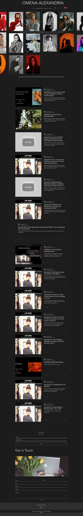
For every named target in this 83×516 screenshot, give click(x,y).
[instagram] (40, 507)
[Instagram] (64, 7)
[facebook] (42, 507)
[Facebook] (66, 7)
